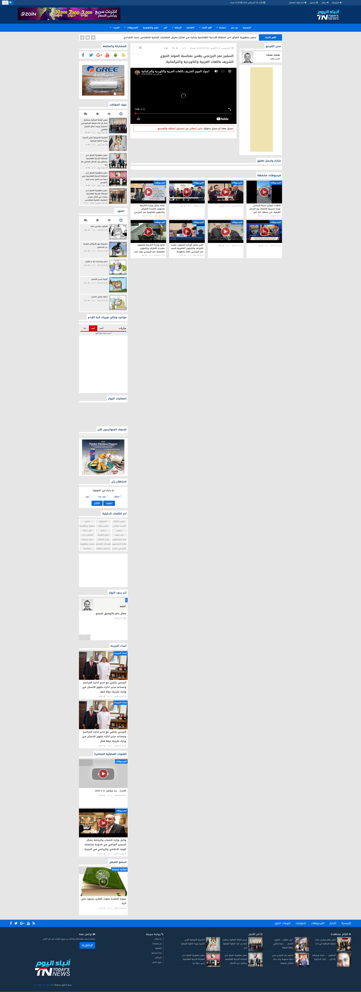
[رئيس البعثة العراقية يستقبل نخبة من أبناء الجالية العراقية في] (255, 951)
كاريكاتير (158, 957)
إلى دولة (87, 530)
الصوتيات (301, 923)
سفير (87, 521)
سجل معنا (227, 128)
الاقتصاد (190, 28)
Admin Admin (273, 55)
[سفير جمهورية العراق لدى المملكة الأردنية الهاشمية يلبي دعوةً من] (213, 966)
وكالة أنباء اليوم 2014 (41, 985)
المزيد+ (115, 28)
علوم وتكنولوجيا (151, 28)
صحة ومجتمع (157, 953)
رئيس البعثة (119, 521)
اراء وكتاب (158, 939)
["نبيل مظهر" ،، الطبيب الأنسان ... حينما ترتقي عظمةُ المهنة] (302, 951)
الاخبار (333, 923)
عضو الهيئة (103, 535)
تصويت (109, 503)
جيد (88, 497)
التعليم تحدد (87, 535)
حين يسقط (87, 539)
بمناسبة (87, 548)
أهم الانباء (206, 28)
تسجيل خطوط (103, 548)
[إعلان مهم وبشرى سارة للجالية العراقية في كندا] (344, 951)
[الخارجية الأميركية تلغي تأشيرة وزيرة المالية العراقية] (213, 951)
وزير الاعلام (103, 539)
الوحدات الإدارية (103, 544)
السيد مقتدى (119, 526)
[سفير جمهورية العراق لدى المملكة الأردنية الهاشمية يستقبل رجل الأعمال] (255, 966)
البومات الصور (282, 923)
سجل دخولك (210, 128)
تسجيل (312, 3)
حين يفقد (119, 535)
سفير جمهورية (87, 544)
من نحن (234, 28)
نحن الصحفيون (119, 539)
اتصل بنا (86, 945)
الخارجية (103, 521)
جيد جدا (102, 497)
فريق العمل (157, 962)
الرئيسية (335, 3)
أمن (165, 28)
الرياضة (177, 28)
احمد (123, 606)
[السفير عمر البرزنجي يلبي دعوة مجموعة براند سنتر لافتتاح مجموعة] (302, 966)
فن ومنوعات (157, 943)
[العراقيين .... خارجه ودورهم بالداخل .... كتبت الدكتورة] (344, 966)
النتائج (97, 503)
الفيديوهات (132, 28)
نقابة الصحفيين (119, 544)
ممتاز (117, 497)
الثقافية (158, 948)
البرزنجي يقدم (119, 548)
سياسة (222, 28)
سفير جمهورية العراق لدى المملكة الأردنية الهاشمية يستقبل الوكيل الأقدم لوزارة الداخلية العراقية (201, 37)
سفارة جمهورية (87, 526)
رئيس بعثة (103, 526)
